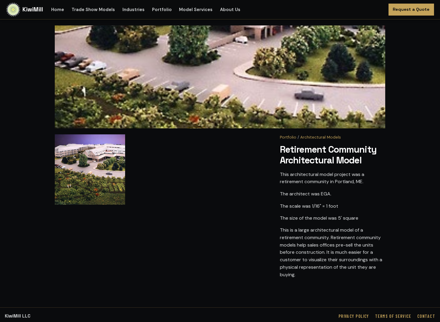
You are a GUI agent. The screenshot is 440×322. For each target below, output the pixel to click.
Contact (426, 316)
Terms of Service (393, 316)
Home (57, 10)
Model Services (196, 10)
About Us (230, 10)
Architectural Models (320, 137)
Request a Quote (411, 9)
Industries (133, 10)
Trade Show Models (93, 10)
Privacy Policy (354, 316)
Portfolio (162, 10)
